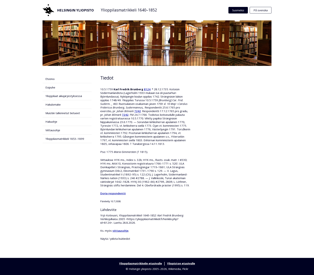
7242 (137, 111)
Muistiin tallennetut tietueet (62, 113)
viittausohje (120, 230)
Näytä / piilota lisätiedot (115, 238)
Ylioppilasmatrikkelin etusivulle (140, 263)
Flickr (185, 269)
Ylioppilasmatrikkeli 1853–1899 (64, 139)
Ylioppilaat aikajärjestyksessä (63, 96)
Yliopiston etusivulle (181, 263)
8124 (147, 89)
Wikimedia (174, 269)
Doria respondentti (113, 193)
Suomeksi (238, 10)
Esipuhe (50, 87)
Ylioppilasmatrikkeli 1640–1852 (129, 10)
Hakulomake (53, 104)
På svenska (260, 10)
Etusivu (50, 79)
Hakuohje (51, 121)
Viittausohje (52, 130)
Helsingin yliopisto (75, 10)
